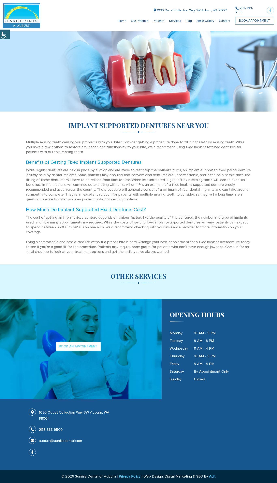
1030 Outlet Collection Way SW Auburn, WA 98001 (191, 10)
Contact (224, 21)
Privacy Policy (130, 476)
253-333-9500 (244, 10)
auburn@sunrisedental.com (60, 440)
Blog (189, 21)
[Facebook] (270, 10)
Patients (158, 21)
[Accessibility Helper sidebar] (5, 34)
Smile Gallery (205, 21)
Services (175, 21)
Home (122, 21)
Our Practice (139, 21)
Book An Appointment (78, 346)
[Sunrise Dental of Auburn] (21, 15)
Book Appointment (254, 21)
